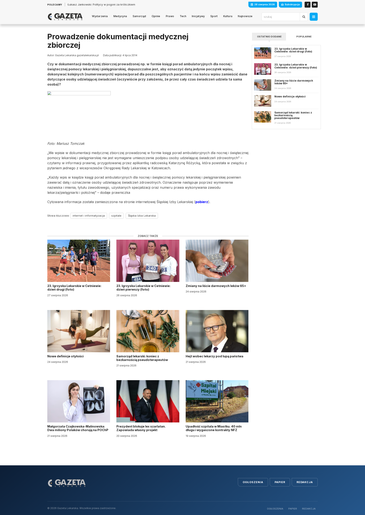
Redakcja (305, 482)
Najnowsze (245, 16)
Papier (280, 482)
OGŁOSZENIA (275, 508)
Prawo (170, 16)
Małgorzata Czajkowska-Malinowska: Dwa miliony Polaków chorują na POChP (77, 428)
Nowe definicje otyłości (65, 356)
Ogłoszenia (253, 482)
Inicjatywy (198, 16)
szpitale (116, 215)
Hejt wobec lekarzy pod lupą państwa (215, 356)
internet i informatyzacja (89, 215)
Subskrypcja (292, 4)
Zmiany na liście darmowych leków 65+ (216, 286)
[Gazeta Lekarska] (65, 16)
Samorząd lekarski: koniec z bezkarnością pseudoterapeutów (142, 358)
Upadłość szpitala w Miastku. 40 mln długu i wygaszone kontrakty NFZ (214, 428)
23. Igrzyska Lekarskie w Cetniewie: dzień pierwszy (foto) (143, 287)
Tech (183, 16)
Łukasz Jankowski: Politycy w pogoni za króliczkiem (101, 4)
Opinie (156, 16)
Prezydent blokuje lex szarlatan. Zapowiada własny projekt (141, 428)
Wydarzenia (100, 16)
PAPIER (292, 508)
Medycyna (120, 16)
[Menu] (314, 17)
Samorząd (139, 16)
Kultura (228, 16)
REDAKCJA (309, 508)
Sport (214, 16)
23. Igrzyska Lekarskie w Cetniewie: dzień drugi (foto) (74, 287)
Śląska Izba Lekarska (142, 215)
